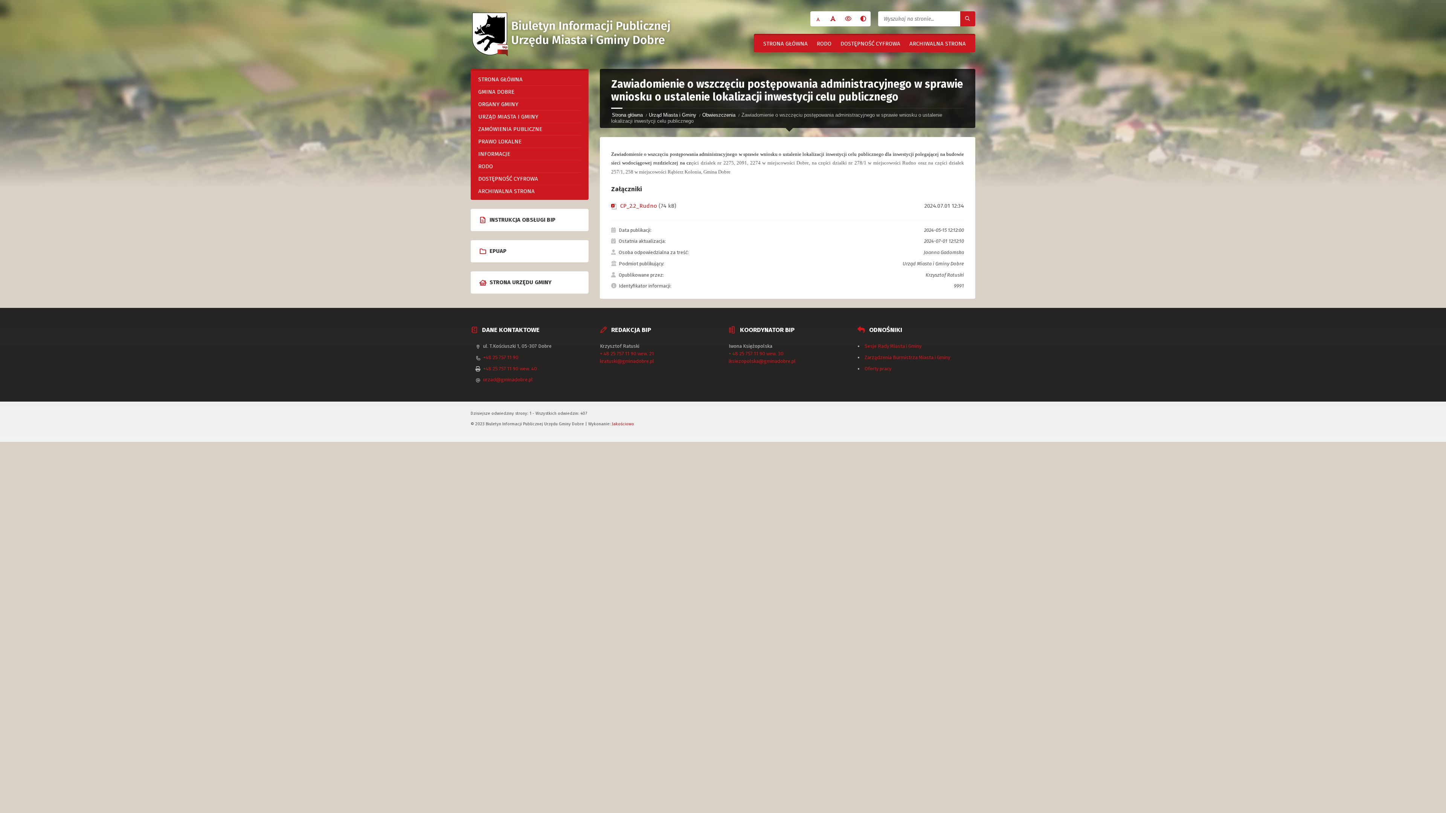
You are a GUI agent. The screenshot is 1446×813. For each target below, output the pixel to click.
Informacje (494, 154)
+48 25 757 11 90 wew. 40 (510, 368)
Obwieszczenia (718, 115)
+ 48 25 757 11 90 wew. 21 (627, 353)
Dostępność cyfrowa (870, 43)
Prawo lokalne (500, 141)
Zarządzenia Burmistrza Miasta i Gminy (907, 357)
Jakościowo (623, 423)
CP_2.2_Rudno (638, 205)
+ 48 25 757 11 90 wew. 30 (756, 353)
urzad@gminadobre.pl (508, 379)
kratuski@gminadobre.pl (627, 361)
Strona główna (785, 43)
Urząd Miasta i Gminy (672, 115)
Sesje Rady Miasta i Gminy (893, 346)
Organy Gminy (498, 104)
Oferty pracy (878, 368)
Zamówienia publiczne (510, 129)
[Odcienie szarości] (863, 18)
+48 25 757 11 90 (501, 357)
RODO (824, 43)
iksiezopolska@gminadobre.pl (762, 361)
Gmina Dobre (496, 91)
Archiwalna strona (937, 43)
